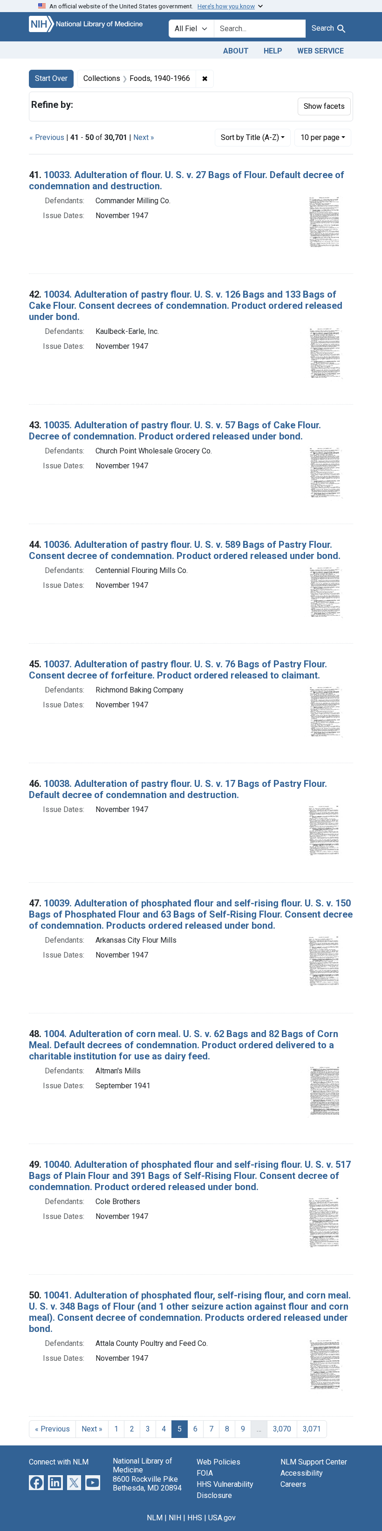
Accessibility (301, 1473)
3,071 (312, 1428)
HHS (194, 1517)
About (236, 51)
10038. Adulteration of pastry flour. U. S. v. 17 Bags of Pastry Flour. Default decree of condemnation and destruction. (178, 789)
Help (273, 51)
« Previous (46, 137)
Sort (250, 137)
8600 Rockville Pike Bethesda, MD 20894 (147, 1483)
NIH (175, 1517)
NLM (155, 1517)
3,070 (282, 1428)
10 (320, 137)
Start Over (51, 78)
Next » (143, 137)
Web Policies (218, 1462)
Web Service (320, 51)
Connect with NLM (59, 1462)
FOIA (205, 1473)
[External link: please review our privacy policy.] (36, 1482)
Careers (293, 1484)
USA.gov (222, 1517)
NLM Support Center (313, 1462)
